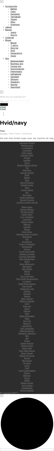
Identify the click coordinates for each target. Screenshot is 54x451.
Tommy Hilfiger (27, 209)
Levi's (27, 365)
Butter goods (27, 383)
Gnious (27, 249)
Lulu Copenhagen (27, 370)
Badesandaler (17, 61)
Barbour (27, 375)
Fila (27, 167)
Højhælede (15, 74)
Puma (27, 340)
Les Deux (27, 219)
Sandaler (14, 76)
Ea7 (27, 239)
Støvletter (15, 87)
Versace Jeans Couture (27, 234)
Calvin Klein (27, 214)
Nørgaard (27, 266)
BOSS (27, 261)
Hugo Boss (27, 231)
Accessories (11, 6)
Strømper (15, 24)
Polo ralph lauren (27, 350)
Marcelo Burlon (27, 331)
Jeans (13, 32)
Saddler (27, 160)
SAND (27, 380)
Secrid (27, 358)
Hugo (27, 162)
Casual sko (15, 66)
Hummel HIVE (27, 155)
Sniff (27, 368)
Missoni (27, 323)
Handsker (15, 14)
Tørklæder (15, 16)
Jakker (8, 27)
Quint (27, 308)
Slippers (14, 79)
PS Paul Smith (27, 212)
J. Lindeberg (27, 148)
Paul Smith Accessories (27, 279)
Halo (27, 313)
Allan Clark (27, 348)
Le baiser (27, 281)
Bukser (8, 29)
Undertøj (9, 37)
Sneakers (15, 82)
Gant (27, 303)
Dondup (27, 363)
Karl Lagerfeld (27, 328)
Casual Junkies (27, 172)
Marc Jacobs (27, 298)
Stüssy (27, 373)
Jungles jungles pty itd (27, 202)
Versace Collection (27, 333)
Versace (27, 293)
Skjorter (14, 48)
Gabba (27, 296)
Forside (3, 133)
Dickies (27, 291)
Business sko (16, 63)
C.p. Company (27, 217)
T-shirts (14, 45)
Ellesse (27, 311)
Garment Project (27, 143)
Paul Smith (27, 286)
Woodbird (27, 236)
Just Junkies (27, 385)
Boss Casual (27, 353)
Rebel (27, 271)
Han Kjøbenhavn (27, 259)
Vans (27, 187)
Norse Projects (27, 200)
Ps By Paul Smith (27, 251)
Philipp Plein (27, 345)
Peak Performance (27, 283)
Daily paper (27, 153)
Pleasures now (27, 288)
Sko (7, 58)
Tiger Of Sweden (27, 244)
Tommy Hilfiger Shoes (27, 165)
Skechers (27, 170)
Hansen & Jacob (27, 355)
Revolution (27, 360)
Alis (27, 338)
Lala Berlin (27, 326)
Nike (27, 318)
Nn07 (27, 175)
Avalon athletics (27, 197)
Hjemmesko (16, 71)
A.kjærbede (27, 388)
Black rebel (27, 207)
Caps (13, 11)
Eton (27, 180)
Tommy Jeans (27, 222)
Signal (27, 274)
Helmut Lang (27, 145)
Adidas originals (27, 254)
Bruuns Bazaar (27, 390)
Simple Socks (27, 185)
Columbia (27, 150)
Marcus (27, 224)
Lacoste (27, 227)
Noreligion (27, 241)
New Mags (27, 269)
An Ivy (27, 378)
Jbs (27, 192)
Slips (12, 22)
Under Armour (27, 343)
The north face (27, 276)
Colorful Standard (27, 256)
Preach (27, 158)
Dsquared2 (27, 246)
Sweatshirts (16, 53)
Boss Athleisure (27, 264)
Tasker (13, 19)
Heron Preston (27, 182)
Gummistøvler (17, 69)
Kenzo (27, 229)
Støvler (14, 84)
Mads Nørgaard (27, 316)
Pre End (27, 321)
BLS (27, 336)
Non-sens (27, 195)
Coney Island (27, 190)
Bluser (8, 40)
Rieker (27, 177)
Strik (12, 50)
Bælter (13, 9)
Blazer (13, 42)
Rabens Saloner (27, 301)
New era (27, 306)
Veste (13, 56)
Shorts (13, 35)
